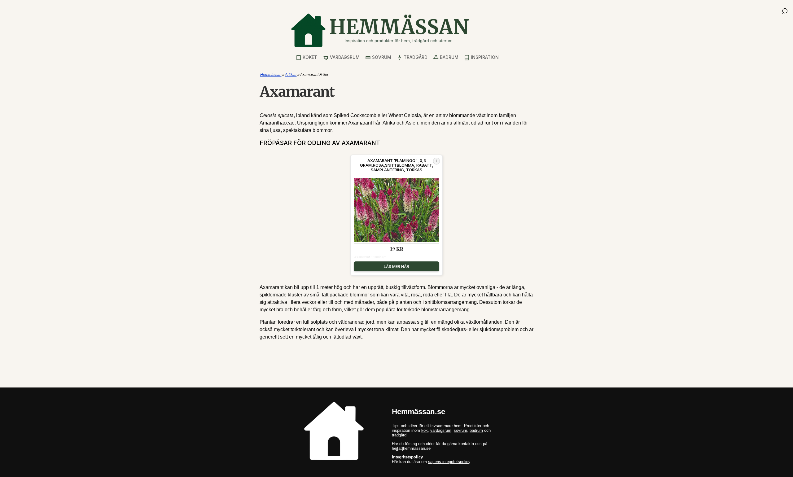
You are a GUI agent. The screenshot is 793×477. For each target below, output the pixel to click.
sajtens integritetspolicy (449, 461)
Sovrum (381, 57)
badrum (476, 430)
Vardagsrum (344, 57)
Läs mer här (396, 266)
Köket (309, 57)
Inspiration (484, 57)
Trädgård (414, 57)
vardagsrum (440, 430)
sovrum (460, 430)
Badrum (448, 57)
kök (424, 430)
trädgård (399, 435)
